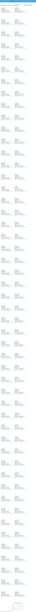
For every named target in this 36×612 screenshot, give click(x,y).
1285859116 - (3, 376)
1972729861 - (17, 388)
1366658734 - (17, 460)
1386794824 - (3, 114)
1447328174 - (3, 7)
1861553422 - (17, 31)
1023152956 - (17, 221)
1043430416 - (3, 412)
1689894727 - (17, 412)
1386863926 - (17, 400)
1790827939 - (3, 209)
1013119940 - (3, 543)
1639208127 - (3, 257)
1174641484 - (3, 329)
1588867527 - (3, 567)
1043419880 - (3, 591)
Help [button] (33, 1)
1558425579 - (17, 66)
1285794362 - (17, 19)
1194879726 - (17, 150)
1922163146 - (17, 78)
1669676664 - (17, 567)
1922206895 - (17, 579)
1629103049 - (3, 233)
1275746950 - (3, 448)
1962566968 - (3, 78)
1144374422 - (3, 138)
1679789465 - (17, 472)
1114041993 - (17, 305)
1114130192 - (17, 436)
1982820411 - (17, 376)
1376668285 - (17, 317)
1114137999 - (3, 507)
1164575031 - (17, 126)
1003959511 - (17, 209)
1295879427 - (3, 245)
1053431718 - (3, 352)
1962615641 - (17, 448)
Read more (11, 12)
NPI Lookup (16, 1)
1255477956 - (17, 138)
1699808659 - (17, 269)
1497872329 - (17, 329)
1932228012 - (17, 352)
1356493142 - (3, 126)
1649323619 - (17, 114)
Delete (4, 12)
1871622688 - (17, 257)
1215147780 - (3, 495)
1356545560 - (17, 543)
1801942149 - (3, 150)
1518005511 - (3, 174)
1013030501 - (3, 364)
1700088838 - (3, 531)
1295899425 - (3, 66)
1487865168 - (17, 531)
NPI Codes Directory (29, 1)
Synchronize (7, 12)
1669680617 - (17, 507)
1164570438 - (17, 90)
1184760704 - (17, 162)
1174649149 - (3, 305)
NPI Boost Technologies (5, 1)
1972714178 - (3, 555)
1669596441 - (3, 317)
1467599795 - (3, 162)
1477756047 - (17, 555)
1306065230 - (3, 436)
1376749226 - (3, 579)
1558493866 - (3, 269)
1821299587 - (17, 519)
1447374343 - (17, 293)
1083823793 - (3, 519)
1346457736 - (17, 495)
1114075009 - (3, 102)
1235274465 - (3, 221)
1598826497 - (3, 31)
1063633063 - (3, 424)
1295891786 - (3, 90)
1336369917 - (3, 400)
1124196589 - (17, 7)
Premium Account (22, 1)
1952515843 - (3, 460)
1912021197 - (3, 293)
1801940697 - (17, 102)
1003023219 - (3, 472)
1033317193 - (17, 591)
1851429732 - (17, 245)
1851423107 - (3, 281)
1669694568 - (17, 424)
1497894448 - (17, 174)
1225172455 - (17, 233)
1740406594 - (3, 388)
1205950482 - (17, 281)
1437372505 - (17, 364)
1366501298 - (3, 19)
